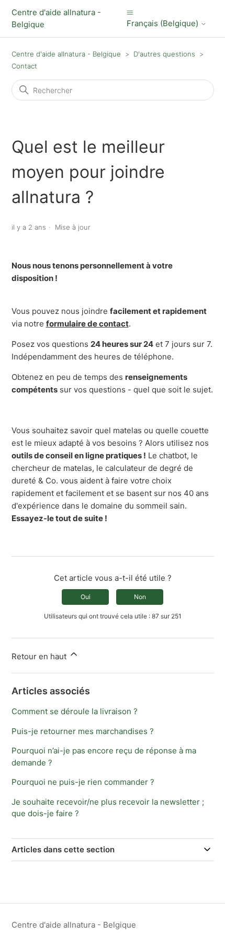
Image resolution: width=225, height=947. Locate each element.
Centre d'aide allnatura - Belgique (66, 54)
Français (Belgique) (163, 23)
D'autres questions (164, 54)
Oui (86, 597)
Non (140, 597)
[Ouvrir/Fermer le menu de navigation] (130, 12)
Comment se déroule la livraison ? (75, 711)
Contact (24, 66)
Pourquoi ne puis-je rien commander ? (83, 782)
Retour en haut (40, 656)
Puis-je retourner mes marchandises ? (83, 731)
